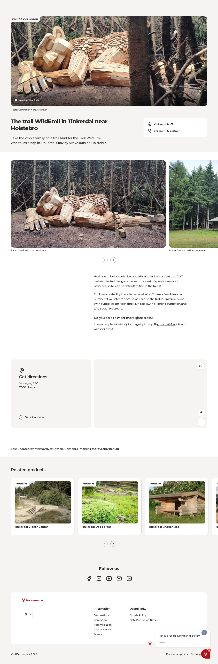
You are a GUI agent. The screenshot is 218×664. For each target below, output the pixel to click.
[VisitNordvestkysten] (32, 600)
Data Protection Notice (144, 620)
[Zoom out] (201, 422)
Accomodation (103, 624)
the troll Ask (168, 324)
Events (98, 634)
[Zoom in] (201, 412)
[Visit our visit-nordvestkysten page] (129, 578)
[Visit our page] (89, 578)
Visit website (162, 124)
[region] (150, 393)
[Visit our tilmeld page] (119, 578)
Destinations (101, 615)
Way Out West (102, 629)
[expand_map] (200, 366)
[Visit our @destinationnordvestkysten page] (109, 578)
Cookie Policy (138, 615)
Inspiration (100, 620)
